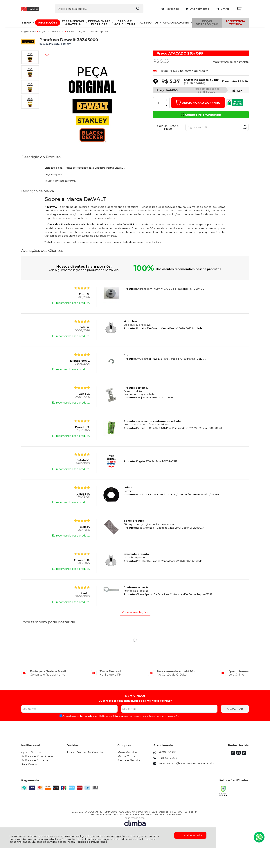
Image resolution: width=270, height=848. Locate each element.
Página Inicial (28, 31)
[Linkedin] (244, 754)
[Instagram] (238, 754)
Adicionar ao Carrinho (201, 103)
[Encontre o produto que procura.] (137, 8)
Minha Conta (126, 756)
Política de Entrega (34, 760)
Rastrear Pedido (128, 760)
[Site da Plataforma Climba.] (135, 822)
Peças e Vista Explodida (51, 31)
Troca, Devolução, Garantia (85, 752)
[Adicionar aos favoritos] (47, 54)
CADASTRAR (235, 708)
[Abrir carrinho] (242, 9)
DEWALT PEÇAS (76, 31)
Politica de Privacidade (113, 716)
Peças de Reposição (99, 31)
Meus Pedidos (127, 752)
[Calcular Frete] (245, 127)
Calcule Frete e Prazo (168, 127)
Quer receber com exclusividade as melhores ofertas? (135, 700)
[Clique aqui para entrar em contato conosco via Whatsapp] (259, 837)
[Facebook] (233, 754)
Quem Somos (31, 752)
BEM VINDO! (135, 696)
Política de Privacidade (91, 841)
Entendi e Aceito (190, 835)
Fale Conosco (30, 764)
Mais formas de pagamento (231, 61)
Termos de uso (88, 716)
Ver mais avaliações (135, 612)
